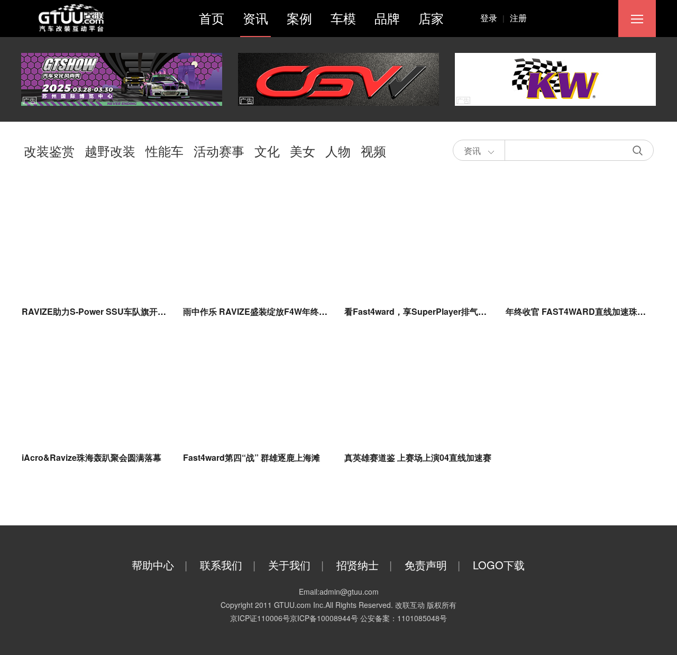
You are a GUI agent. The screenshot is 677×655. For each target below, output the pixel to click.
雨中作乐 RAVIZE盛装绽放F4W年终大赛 (259, 311)
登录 (492, 18)
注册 (518, 18)
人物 (338, 150)
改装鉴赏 (49, 150)
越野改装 (110, 150)
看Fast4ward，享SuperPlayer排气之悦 (419, 311)
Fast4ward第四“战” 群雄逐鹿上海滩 (251, 457)
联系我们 (227, 564)
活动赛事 (219, 150)
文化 (267, 150)
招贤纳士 (364, 564)
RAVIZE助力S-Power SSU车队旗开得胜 (98, 311)
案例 (299, 17)
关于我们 (296, 564)
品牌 (387, 17)
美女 (302, 150)
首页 (211, 17)
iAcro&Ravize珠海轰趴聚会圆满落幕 (91, 457)
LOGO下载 (499, 564)
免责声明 (432, 564)
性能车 (164, 150)
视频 (373, 150)
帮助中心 (159, 564)
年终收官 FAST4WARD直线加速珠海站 (580, 311)
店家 (431, 17)
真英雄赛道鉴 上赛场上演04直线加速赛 (417, 457)
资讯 (255, 17)
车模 (343, 17)
